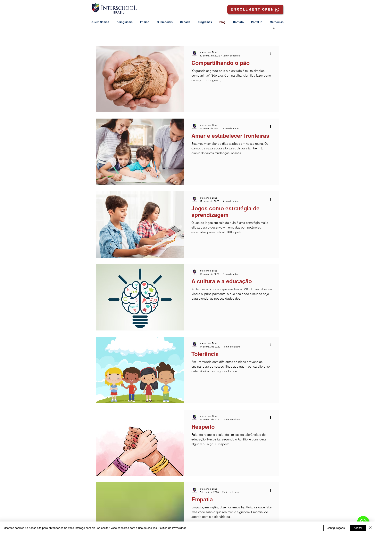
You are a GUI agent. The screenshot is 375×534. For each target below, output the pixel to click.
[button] (256, 22)
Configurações (336, 528)
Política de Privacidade (172, 528)
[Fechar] (370, 528)
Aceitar (358, 528)
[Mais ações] (271, 53)
